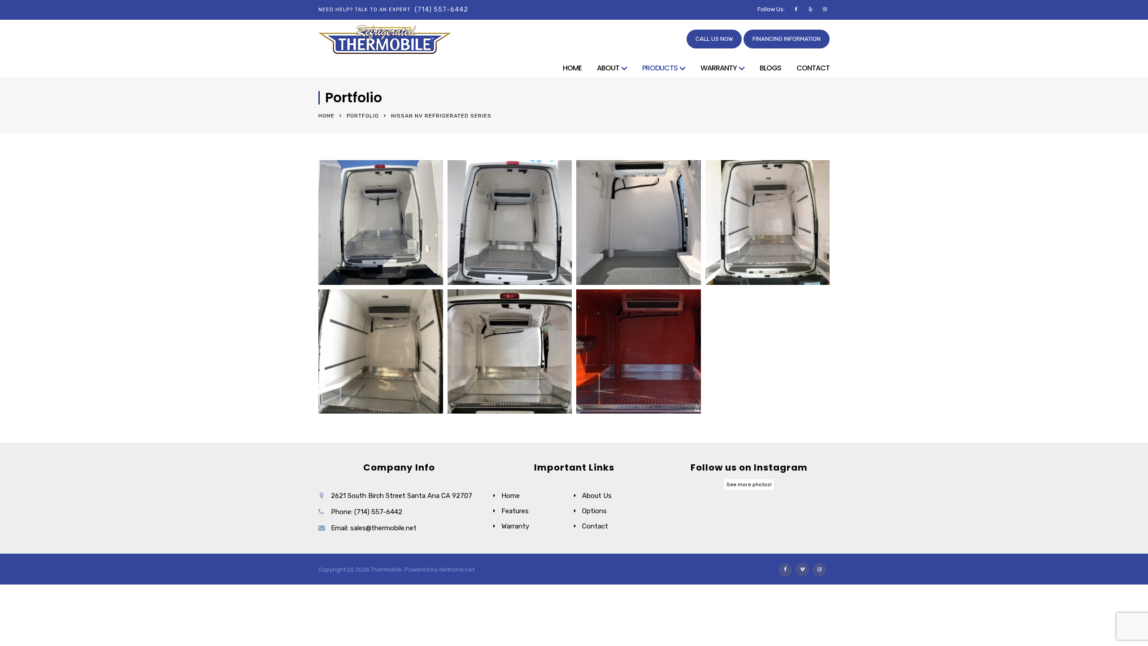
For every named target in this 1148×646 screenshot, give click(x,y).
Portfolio (363, 116)
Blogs (770, 68)
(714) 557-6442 (441, 9)
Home (572, 68)
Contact (813, 68)
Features (515, 511)
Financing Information (786, 38)
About (608, 68)
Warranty (718, 68)
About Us (597, 496)
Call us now (714, 38)
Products (660, 68)
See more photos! (749, 484)
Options (594, 511)
